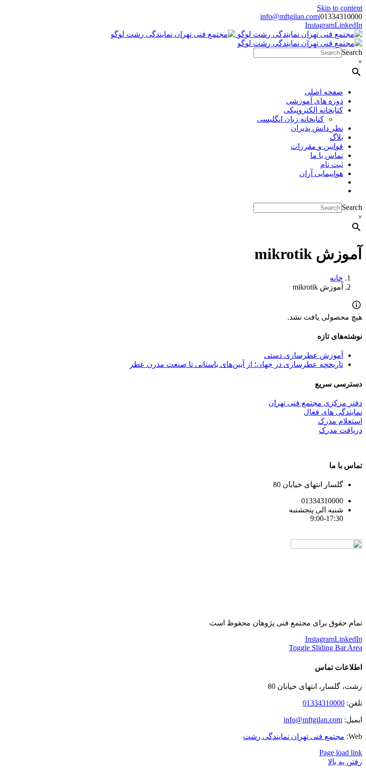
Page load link (340, 753)
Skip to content (339, 8)
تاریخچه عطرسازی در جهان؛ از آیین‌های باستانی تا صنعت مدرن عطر (236, 364)
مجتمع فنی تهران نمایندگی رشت (294, 736)
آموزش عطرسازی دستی (303, 355)
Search (352, 52)
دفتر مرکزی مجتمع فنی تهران (315, 403)
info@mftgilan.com (289, 16)
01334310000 (324, 703)
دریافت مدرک (340, 430)
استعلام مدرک (340, 421)
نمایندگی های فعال (333, 412)
